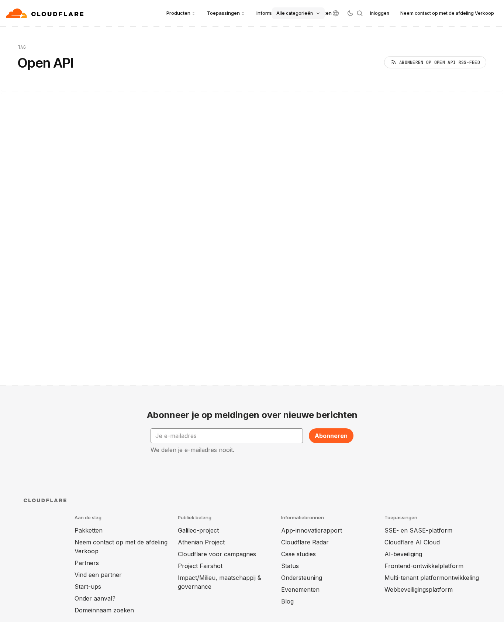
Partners (87, 563)
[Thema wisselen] (350, 13)
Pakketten (89, 530)
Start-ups (88, 586)
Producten (178, 13)
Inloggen (379, 13)
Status (290, 566)
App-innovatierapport (311, 530)
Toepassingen (223, 13)
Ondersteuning (301, 577)
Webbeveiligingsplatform (418, 589)
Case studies (298, 554)
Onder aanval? (95, 598)
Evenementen (300, 589)
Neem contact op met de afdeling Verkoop (447, 13)
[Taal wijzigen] (336, 13)
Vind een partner (98, 574)
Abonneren (331, 435)
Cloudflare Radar (305, 542)
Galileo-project (198, 530)
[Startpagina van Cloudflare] (45, 13)
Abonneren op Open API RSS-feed (439, 62)
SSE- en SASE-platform (418, 530)
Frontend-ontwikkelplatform (423, 566)
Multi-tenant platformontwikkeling (431, 577)
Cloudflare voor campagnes (217, 554)
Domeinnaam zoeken (104, 610)
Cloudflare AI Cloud (412, 542)
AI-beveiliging (403, 554)
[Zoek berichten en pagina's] (359, 13)
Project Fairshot (200, 566)
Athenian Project (201, 542)
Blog (287, 601)
